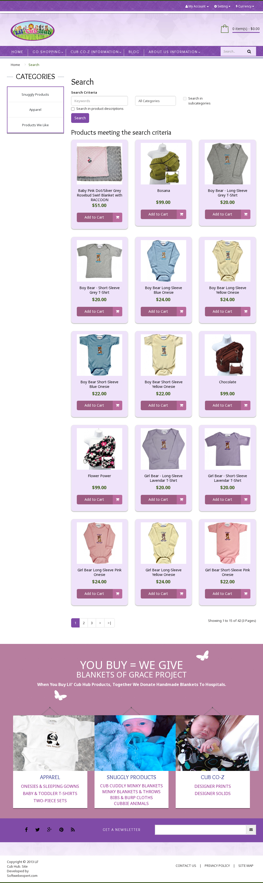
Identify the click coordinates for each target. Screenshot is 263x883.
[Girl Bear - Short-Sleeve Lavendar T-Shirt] (227, 448)
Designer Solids (213, 793)
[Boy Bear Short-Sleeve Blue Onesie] (99, 354)
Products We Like (35, 125)
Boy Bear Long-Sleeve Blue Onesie (163, 290)
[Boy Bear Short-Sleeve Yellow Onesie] (163, 354)
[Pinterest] (62, 830)
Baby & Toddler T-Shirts (50, 793)
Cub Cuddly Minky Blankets (131, 785)
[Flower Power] (99, 448)
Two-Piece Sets (50, 800)
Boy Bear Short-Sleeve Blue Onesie (99, 384)
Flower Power (99, 476)
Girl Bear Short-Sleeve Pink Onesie (227, 572)
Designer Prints (212, 786)
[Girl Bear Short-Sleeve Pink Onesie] (227, 543)
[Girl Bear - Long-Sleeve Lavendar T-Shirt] (163, 448)
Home (15, 64)
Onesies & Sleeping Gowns (50, 786)
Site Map (245, 865)
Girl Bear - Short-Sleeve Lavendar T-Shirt (227, 478)
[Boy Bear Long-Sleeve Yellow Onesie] (227, 260)
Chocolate (227, 382)
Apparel (35, 109)
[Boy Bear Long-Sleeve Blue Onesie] (163, 260)
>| (109, 623)
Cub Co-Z (212, 777)
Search (34, 64)
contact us (186, 865)
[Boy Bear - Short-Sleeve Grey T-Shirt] (99, 260)
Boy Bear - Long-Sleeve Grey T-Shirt (227, 193)
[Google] (50, 830)
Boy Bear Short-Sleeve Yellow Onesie (164, 384)
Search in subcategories (199, 100)
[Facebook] (27, 830)
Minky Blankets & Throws (131, 791)
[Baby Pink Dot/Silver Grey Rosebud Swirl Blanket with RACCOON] (99, 163)
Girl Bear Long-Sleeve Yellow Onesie (164, 572)
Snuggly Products (35, 94)
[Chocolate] (227, 354)
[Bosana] (163, 163)
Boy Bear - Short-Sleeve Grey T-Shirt (99, 290)
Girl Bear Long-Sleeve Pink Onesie (99, 572)
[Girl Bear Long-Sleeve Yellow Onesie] (163, 543)
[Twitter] (38, 830)
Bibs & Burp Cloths (131, 797)
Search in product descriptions (100, 108)
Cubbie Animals (131, 803)
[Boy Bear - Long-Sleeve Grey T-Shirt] (227, 163)
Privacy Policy (217, 865)
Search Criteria (84, 92)
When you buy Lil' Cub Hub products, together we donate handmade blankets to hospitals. (131, 684)
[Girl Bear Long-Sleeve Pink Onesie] (99, 543)
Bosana (163, 190)
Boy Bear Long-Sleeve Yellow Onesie (227, 290)
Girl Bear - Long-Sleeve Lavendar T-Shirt (163, 478)
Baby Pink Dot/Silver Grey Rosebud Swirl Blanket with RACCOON (99, 195)
